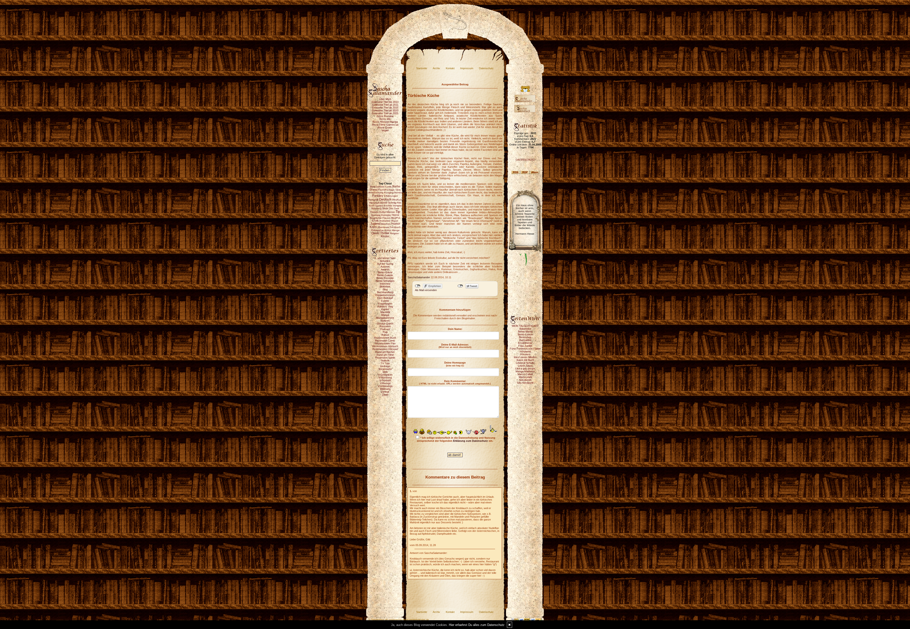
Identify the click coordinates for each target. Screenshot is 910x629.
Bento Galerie (385, 275)
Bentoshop (525, 337)
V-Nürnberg (385, 377)
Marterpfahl (525, 377)
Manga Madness (525, 371)
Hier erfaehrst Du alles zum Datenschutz (477, 625)
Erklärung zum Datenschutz (470, 440)
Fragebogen (385, 303)
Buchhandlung (385, 292)
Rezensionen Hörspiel (385, 349)
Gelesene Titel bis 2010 (385, 101)
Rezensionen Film (385, 343)
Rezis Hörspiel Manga (385, 121)
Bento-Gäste (385, 272)
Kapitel (385, 309)
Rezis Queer (385, 127)
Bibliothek (385, 286)
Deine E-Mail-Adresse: (455, 345)
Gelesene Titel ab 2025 (385, 113)
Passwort (385, 326)
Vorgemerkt (385, 369)
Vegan (385, 130)
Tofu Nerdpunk (525, 382)
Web (385, 371)
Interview (385, 283)
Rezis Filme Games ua (385, 124)
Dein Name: (455, 329)
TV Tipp (385, 363)
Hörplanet (525, 351)
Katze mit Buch (525, 360)
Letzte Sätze (525, 365)
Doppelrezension (385, 295)
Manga (385, 315)
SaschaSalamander (419, 277)
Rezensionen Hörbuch (385, 346)
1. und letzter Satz (385, 258)
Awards (385, 269)
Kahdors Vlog (385, 306)
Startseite (421, 68)
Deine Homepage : (455, 364)
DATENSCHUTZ (525, 159)
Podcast (385, 329)
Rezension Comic (385, 340)
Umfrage (385, 366)
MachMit (385, 312)
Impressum (466, 68)
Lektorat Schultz (525, 362)
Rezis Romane (385, 116)
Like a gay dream (525, 368)
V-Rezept (385, 383)
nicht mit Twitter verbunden (460, 286)
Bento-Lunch (525, 334)
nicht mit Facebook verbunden (417, 286)
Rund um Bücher (385, 352)
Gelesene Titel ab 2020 (385, 110)
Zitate (385, 394)
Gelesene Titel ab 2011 (385, 104)
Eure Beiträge (385, 297)
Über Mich (385, 99)
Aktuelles (385, 261)
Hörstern (525, 354)
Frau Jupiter (525, 345)
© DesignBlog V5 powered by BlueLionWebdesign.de (399, 619)
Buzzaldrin (525, 340)
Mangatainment (385, 317)
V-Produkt (385, 380)
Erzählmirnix (525, 343)
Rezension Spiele (385, 357)
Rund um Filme (385, 354)
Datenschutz (486, 68)
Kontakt (450, 68)
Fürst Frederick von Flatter (525, 348)
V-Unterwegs (385, 386)
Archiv (436, 68)
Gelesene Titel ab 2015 (385, 107)
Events (385, 300)
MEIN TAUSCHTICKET (525, 325)
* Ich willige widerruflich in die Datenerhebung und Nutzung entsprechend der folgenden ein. (456, 439)
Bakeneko (525, 328)
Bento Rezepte (385, 278)
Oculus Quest (385, 323)
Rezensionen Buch (385, 337)
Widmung (385, 388)
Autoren (385, 266)
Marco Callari (525, 374)
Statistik (385, 360)
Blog (385, 289)
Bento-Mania (525, 331)
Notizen (385, 320)
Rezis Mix (385, 119)
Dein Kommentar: (455, 382)
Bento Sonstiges (385, 280)
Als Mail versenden (426, 290)
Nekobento (525, 379)
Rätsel (385, 334)
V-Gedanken (385, 374)
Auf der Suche (385, 263)
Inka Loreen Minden (525, 357)
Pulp (385, 332)
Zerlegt (385, 391)
